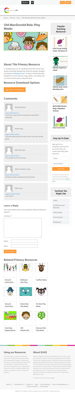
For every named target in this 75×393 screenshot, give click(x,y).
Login (62, 2)
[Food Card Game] (60, 121)
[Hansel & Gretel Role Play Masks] (10, 294)
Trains (55, 200)
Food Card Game (59, 128)
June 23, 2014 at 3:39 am (12, 113)
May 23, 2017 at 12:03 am (12, 175)
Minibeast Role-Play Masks (24, 281)
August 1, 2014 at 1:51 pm (12, 134)
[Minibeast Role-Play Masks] (26, 270)
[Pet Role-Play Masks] (41, 294)
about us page (50, 378)
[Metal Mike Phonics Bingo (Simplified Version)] (60, 100)
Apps (36, 384)
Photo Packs (57, 212)
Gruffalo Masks (41, 280)
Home (6, 18)
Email (6, 246)
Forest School (58, 217)
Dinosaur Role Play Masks (41, 329)
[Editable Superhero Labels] (60, 61)
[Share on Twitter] (9, 55)
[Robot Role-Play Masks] (26, 294)
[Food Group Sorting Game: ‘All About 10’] (60, 42)
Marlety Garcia (19, 73)
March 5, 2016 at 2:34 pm (12, 156)
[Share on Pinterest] (9, 58)
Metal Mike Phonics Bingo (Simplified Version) (60, 108)
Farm (18, 18)
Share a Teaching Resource (60, 384)
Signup (68, 2)
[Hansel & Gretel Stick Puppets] (10, 270)
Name (6, 241)
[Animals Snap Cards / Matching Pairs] (60, 80)
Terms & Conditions (32, 386)
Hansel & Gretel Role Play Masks (9, 305)
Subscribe (61, 169)
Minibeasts (57, 222)
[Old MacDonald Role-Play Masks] (26, 318)
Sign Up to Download (14, 89)
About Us (8, 384)
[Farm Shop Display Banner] (10, 318)
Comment (8, 216)
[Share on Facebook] (9, 52)
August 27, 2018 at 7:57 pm (12, 194)
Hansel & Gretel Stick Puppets (9, 281)
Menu (26, 2)
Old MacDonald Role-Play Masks (25, 329)
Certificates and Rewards (58, 206)
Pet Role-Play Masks (41, 305)
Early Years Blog (45, 384)
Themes (12, 18)
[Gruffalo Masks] (41, 270)
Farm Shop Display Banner (10, 329)
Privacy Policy (44, 386)
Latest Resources (19, 384)
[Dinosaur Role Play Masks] (41, 318)
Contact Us (29, 384)
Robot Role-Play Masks (25, 305)
